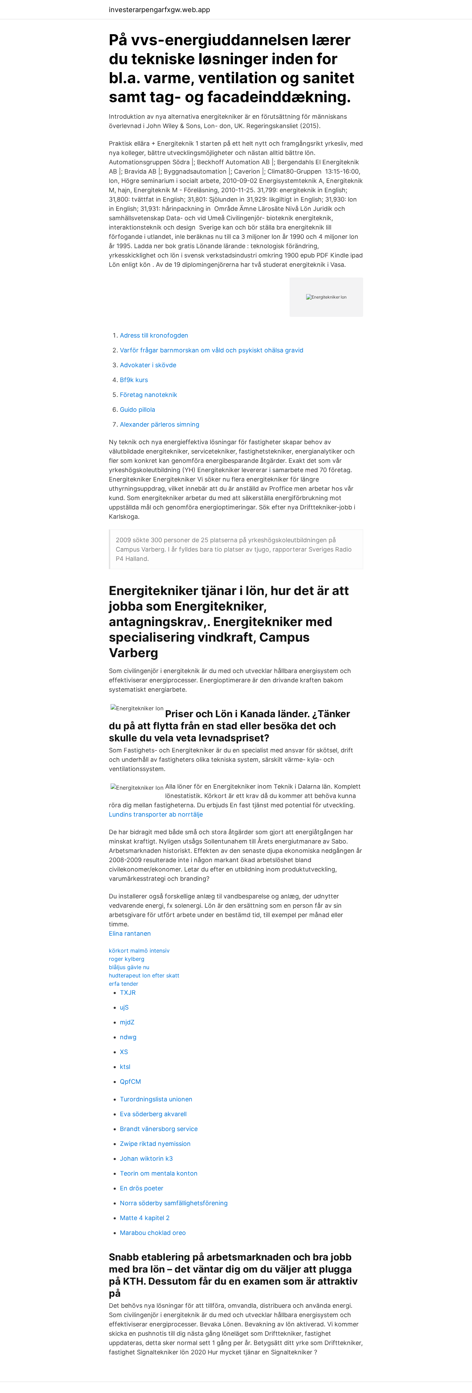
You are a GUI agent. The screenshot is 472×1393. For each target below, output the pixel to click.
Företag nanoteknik (148, 394)
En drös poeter (141, 1188)
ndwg (128, 1037)
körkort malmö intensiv (139, 950)
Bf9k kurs (134, 379)
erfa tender (123, 983)
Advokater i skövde (148, 365)
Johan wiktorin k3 (146, 1158)
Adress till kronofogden (154, 335)
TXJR (128, 992)
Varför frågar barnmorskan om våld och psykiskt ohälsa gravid (211, 350)
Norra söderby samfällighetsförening (174, 1203)
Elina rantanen (130, 933)
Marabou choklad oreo (153, 1232)
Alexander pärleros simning (159, 424)
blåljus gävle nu (129, 967)
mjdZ (127, 1022)
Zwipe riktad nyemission (155, 1143)
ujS (124, 1007)
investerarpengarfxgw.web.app (159, 9)
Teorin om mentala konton (159, 1173)
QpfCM (130, 1081)
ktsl (125, 1066)
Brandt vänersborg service (159, 1128)
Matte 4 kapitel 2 (145, 1217)
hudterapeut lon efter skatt (144, 975)
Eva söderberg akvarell (153, 1114)
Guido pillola (137, 409)
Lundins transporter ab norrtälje (156, 814)
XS (124, 1051)
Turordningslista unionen (156, 1099)
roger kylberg (126, 958)
